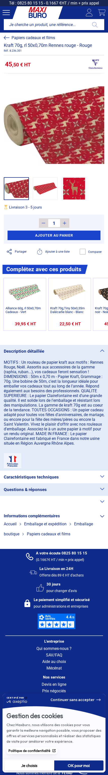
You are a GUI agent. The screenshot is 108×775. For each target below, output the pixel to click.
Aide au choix (54, 661)
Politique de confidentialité (29, 750)
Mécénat (54, 668)
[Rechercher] (94, 25)
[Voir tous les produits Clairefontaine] (95, 64)
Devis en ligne (54, 684)
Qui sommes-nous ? (54, 648)
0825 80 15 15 (30, 3)
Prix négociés (54, 691)
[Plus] (64, 223)
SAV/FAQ (54, 655)
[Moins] (43, 223)
